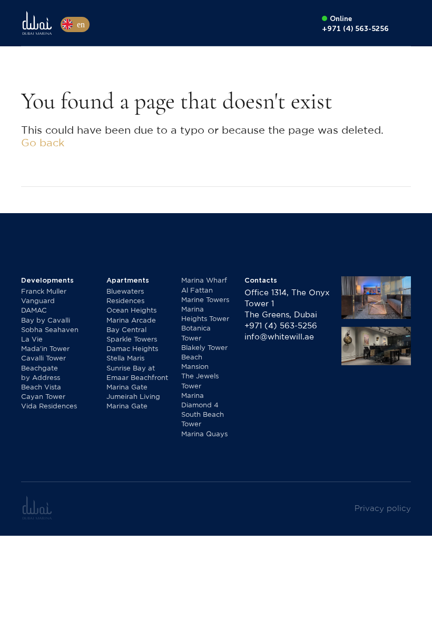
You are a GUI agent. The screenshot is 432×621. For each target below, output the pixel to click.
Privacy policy (383, 509)
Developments (47, 280)
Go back (42, 143)
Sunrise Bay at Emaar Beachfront (137, 373)
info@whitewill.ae (279, 337)
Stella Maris (125, 358)
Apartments (127, 280)
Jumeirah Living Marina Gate (133, 402)
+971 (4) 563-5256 (280, 326)
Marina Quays (204, 434)
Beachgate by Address (40, 373)
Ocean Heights (131, 310)
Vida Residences (49, 406)
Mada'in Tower (45, 349)
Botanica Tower (196, 333)
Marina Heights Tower (205, 314)
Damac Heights (132, 349)
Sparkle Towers (131, 339)
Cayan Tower (43, 397)
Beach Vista (41, 387)
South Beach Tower (202, 420)
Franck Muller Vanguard (43, 296)
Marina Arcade (131, 320)
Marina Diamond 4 (200, 401)
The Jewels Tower (200, 381)
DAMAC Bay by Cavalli (45, 315)
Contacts (260, 280)
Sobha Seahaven (49, 330)
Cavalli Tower (43, 358)
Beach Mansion (195, 362)
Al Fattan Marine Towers (205, 295)
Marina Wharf (204, 280)
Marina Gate (127, 387)
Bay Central (126, 330)
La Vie (32, 339)
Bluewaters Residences (125, 296)
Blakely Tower (204, 348)
